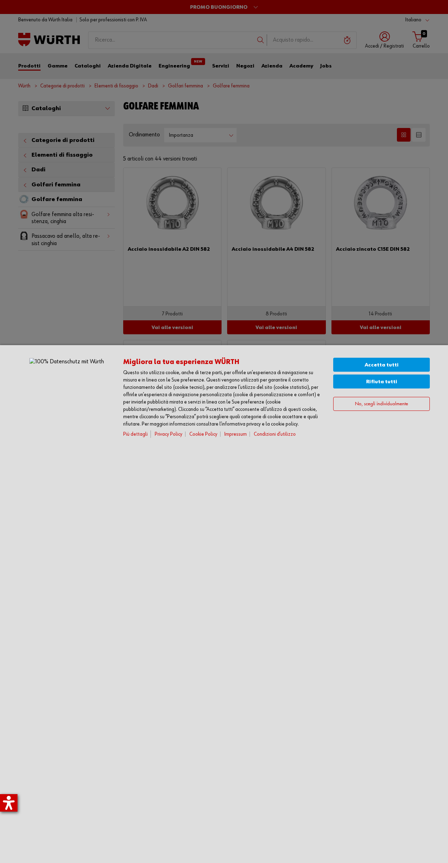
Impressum (235, 434)
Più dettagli (135, 434)
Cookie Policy (203, 434)
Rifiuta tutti (381, 381)
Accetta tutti (382, 365)
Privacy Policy (168, 434)
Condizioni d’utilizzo (275, 434)
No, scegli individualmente (381, 404)
